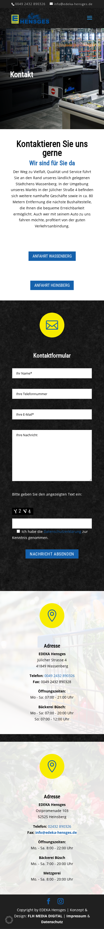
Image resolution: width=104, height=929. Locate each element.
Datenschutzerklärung (62, 531)
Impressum (76, 916)
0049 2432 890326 (30, 4)
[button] (9, 920)
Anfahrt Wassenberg (52, 256)
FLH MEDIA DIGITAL (45, 916)
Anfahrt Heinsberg (52, 285)
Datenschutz (52, 921)
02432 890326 (59, 826)
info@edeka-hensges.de (56, 832)
